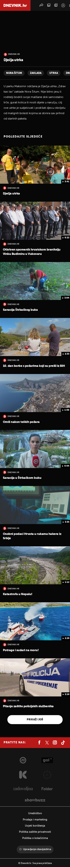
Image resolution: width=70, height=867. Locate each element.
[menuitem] (63, 5)
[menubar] (63, 5)
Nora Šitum (14, 73)
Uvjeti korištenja (35, 825)
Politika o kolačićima (35, 838)
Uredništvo (35, 813)
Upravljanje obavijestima (37, 849)
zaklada (35, 73)
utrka (53, 73)
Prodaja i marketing (35, 819)
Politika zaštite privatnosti (35, 832)
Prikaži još (35, 719)
